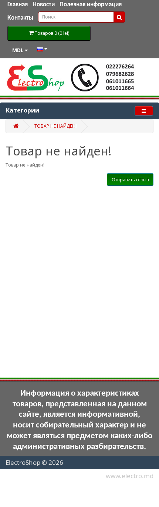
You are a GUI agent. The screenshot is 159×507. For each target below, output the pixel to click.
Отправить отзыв (130, 180)
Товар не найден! (55, 126)
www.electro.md (129, 475)
